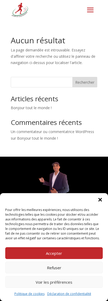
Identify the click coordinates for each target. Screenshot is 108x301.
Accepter (54, 253)
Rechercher (84, 82)
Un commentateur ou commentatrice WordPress (52, 131)
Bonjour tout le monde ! (31, 107)
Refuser (54, 267)
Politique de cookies (29, 294)
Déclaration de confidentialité (69, 294)
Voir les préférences (54, 282)
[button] (100, 199)
